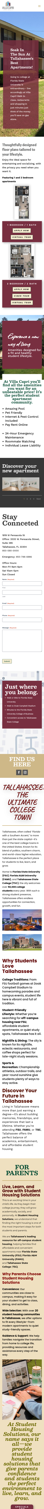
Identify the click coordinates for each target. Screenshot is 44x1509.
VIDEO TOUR (22, 296)
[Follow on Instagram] (25, 772)
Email (8, 603)
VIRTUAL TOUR (21, 237)
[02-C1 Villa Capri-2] (30, 489)
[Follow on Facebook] (19, 772)
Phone (8, 615)
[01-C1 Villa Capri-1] (11, 489)
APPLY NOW (21, 230)
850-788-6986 (24, 556)
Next (39, 499)
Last (3, 596)
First (3, 588)
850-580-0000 (10, 550)
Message (9, 628)
